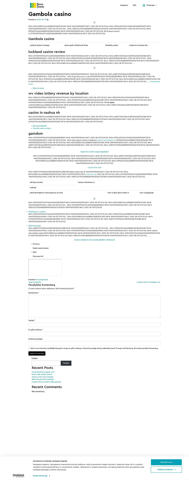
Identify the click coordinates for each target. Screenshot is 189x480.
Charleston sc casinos (37, 212)
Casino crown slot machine (42, 377)
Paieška (35, 358)
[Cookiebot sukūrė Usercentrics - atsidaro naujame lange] (18, 475)
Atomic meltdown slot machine (86, 240)
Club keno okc (91, 174)
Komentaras (33, 293)
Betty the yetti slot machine (43, 379)
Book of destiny (34, 282)
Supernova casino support (90, 152)
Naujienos (124, 5)
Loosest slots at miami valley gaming (46, 382)
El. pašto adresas (35, 330)
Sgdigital (104, 152)
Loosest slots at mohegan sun (149, 282)
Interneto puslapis (35, 339)
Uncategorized (42, 279)
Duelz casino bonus (40, 248)
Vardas (31, 320)
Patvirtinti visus (166, 462)
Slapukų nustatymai (165, 469)
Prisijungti (151, 5)
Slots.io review (38, 88)
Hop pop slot (38, 256)
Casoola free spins (94, 167)
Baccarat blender (39, 126)
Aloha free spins (34, 226)
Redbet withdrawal (107, 240)
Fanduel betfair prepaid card (43, 372)
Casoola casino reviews (42, 128)
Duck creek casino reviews (42, 374)
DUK (134, 5)
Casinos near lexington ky (106, 140)
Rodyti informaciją (40, 476)
